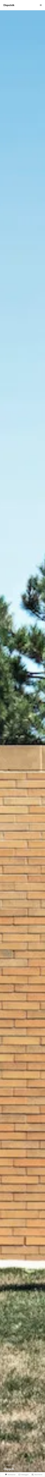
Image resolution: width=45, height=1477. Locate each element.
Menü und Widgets (40, 7)
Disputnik (8, 5)
